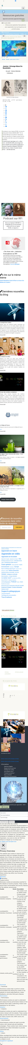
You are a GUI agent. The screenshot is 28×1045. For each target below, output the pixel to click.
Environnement (5, 566)
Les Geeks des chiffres (16, 578)
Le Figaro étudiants (13, 576)
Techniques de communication (8, 595)
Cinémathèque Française (8, 34)
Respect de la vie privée (10, 768)
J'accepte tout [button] (12, 841)
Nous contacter (8, 774)
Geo (7, 570)
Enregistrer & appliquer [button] (6, 1040)
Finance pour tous (7, 691)
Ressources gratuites (13, 15)
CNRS (17, 34)
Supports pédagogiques (10, 591)
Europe (16, 567)
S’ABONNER (19, 527)
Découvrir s (15, 264)
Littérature (11, 610)
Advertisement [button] (4, 1018)
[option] (8, 34)
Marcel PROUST (4, 580)
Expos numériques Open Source (8, 568)
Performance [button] (3, 996)
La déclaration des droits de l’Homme (10, 59)
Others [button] (2, 1031)
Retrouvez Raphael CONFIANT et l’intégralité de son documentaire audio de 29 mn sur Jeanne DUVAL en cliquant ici (13, 225)
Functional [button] (3, 984)
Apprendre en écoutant (9, 557)
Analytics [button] (2, 1007)
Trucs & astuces (6, 597)
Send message (4, 821)
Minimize (12, 821)
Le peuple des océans (6, 738)
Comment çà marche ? (9, 773)
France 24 (3, 570)
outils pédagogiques (6, 581)
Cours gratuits (6, 564)
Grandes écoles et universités (7, 572)
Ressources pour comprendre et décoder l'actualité (12, 585)
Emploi (20, 564)
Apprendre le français (14, 559)
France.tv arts (19, 568)
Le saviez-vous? (6, 578)
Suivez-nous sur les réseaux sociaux (10, 758)
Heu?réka (17, 572)
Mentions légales (8, 766)
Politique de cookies (9, 769)
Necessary (4, 878)
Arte (20, 559)
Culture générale (15, 564)
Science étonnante (17, 587)
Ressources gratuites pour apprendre (14, 694)
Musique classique (12, 580)
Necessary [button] (3, 876)
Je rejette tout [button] (4, 841)
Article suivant (19, 672)
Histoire (3, 574)
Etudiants (12, 566)
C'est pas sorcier (18, 560)
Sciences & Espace (6, 587)
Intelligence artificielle (12, 574)
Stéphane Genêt (4, 589)
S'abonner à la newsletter (10, 776)
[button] (23, 20)
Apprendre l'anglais (5, 559)
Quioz (18, 581)
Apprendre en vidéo (10, 553)
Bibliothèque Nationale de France (7, 560)
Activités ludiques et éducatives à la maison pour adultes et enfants (11, 548)
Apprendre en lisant (9, 551)
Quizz (21, 582)
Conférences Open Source (10, 562)
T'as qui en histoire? (5, 593)
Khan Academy (4, 576)
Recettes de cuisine (5, 583)
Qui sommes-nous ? (9, 771)
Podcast (13, 582)
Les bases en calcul (5, 753)
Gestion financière (14, 570)
